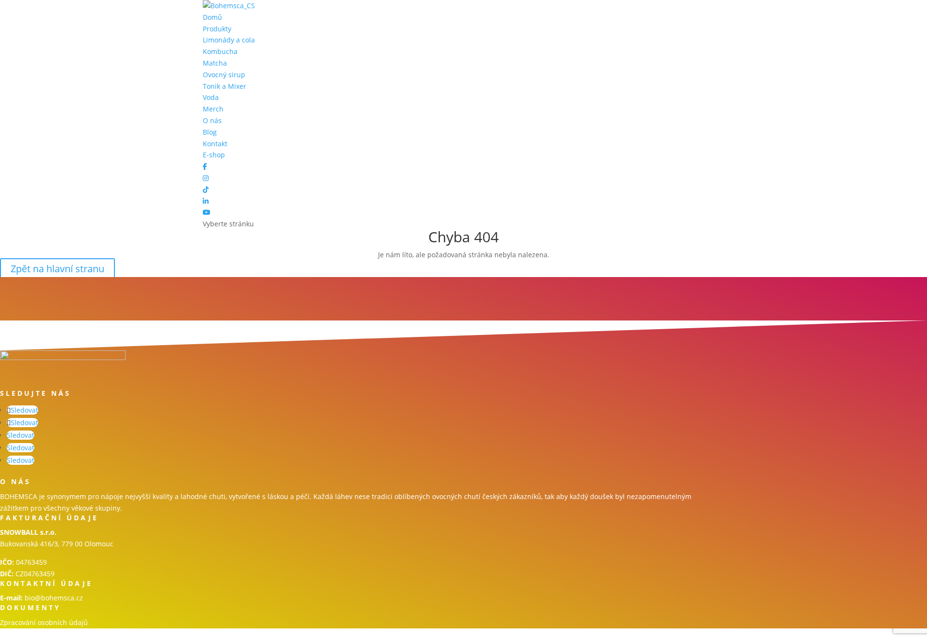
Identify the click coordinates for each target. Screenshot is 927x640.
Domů (212, 17)
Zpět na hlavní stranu (57, 268)
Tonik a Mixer (224, 86)
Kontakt (215, 143)
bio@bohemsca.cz (54, 597)
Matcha (215, 63)
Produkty (217, 28)
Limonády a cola (229, 39)
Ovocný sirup (224, 74)
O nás (212, 120)
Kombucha (220, 51)
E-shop (214, 154)
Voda (211, 97)
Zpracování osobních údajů (44, 622)
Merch (213, 108)
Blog (210, 132)
